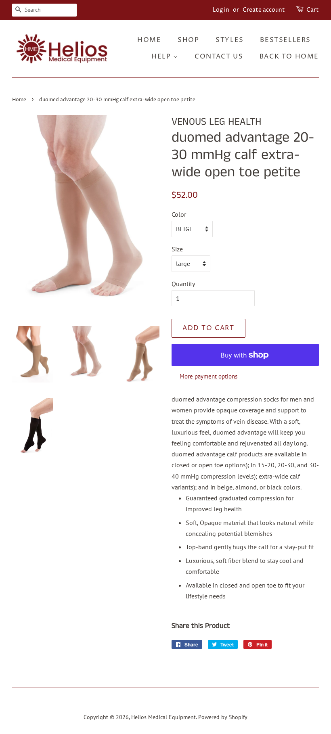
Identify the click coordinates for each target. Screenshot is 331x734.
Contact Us (219, 56)
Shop (188, 40)
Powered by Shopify (222, 717)
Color (179, 214)
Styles (230, 40)
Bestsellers (285, 40)
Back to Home (289, 56)
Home (149, 40)
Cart (312, 10)
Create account (264, 10)
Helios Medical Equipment (163, 717)
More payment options (208, 376)
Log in (221, 10)
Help (162, 56)
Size (177, 249)
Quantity (183, 284)
